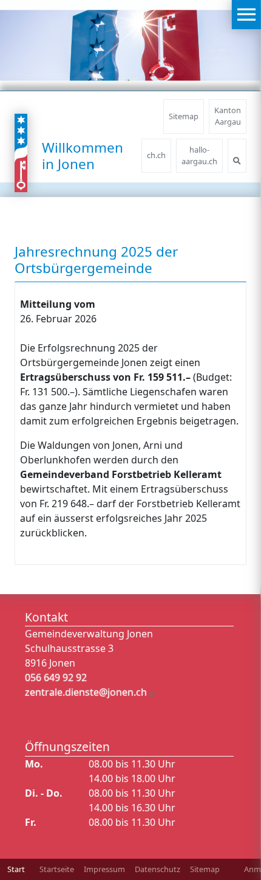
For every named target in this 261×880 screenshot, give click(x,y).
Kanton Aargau (227, 116)
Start (16, 869)
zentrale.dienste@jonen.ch (86, 692)
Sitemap (183, 116)
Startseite (56, 869)
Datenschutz (157, 869)
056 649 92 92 (56, 677)
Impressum (104, 869)
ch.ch (156, 155)
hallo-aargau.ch (199, 155)
